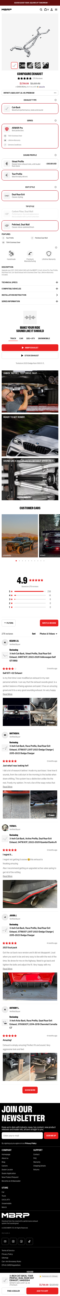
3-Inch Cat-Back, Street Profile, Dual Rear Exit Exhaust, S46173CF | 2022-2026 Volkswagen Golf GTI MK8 (32, 657)
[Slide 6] (31, 560)
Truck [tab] (13, 338)
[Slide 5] (28, 560)
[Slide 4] (25, 560)
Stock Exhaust (32, 355)
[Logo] (7, 9)
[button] (30, 78)
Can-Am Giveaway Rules (11, 1261)
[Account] (51, 9)
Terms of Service (8, 1250)
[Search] (41, 9)
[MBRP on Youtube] (5, 1241)
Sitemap (5, 1258)
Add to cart (42, 1291)
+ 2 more (50, 722)
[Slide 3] (22, 560)
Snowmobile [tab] (44, 338)
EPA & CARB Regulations (11, 1265)
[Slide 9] (40, 560)
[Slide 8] (37, 560)
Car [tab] (21, 338)
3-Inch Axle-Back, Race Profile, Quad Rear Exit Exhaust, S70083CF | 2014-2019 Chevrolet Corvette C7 (33, 1024)
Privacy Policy (7, 1254)
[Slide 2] (19, 560)
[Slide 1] (16, 560)
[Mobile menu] (56, 9)
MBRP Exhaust (31, 347)
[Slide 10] (43, 560)
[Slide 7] (34, 560)
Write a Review (49, 624)
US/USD (30, 1271)
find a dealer (13, 1291)
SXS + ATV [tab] (30, 338)
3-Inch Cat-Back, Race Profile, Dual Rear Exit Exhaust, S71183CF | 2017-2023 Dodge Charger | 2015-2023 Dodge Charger (31, 749)
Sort (34, 633)
